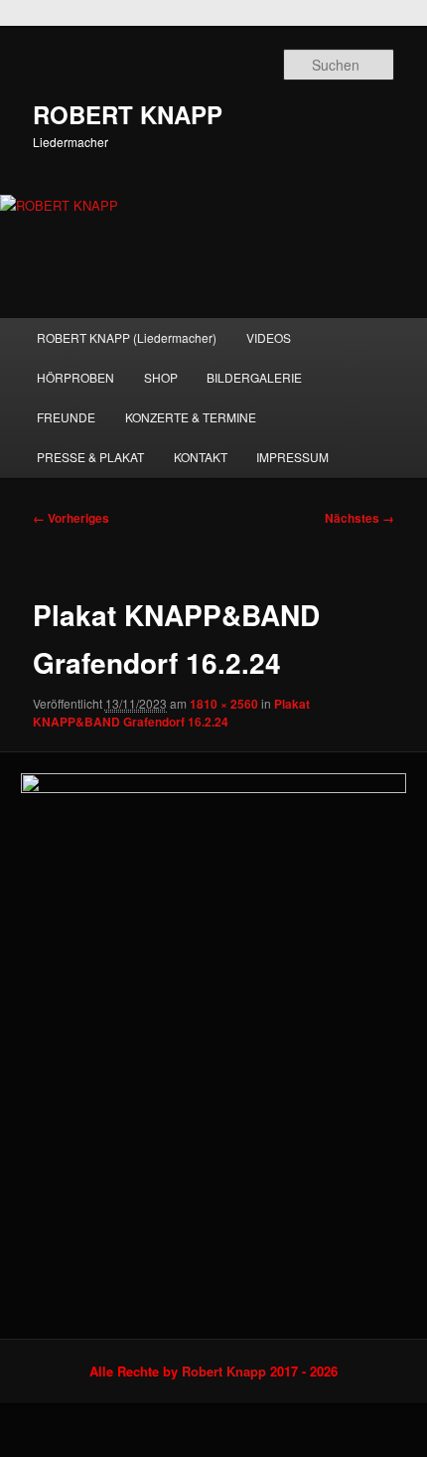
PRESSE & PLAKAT (90, 456)
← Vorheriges (71, 518)
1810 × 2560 (224, 704)
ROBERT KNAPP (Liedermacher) (126, 337)
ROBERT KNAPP (127, 114)
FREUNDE (66, 416)
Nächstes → (359, 518)
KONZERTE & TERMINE (190, 416)
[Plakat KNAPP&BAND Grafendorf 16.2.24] (213, 1045)
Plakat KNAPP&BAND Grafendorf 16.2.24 (171, 712)
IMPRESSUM (292, 456)
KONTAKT (200, 456)
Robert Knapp (224, 1371)
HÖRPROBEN (75, 377)
